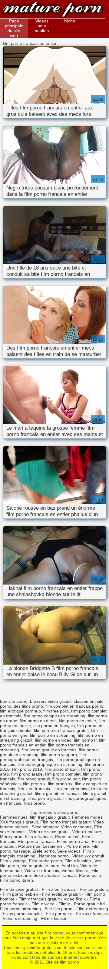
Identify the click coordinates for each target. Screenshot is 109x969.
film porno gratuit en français (48, 749)
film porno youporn (59, 754)
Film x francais (39, 836)
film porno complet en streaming (54, 715)
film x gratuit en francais (58, 793)
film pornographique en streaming (50, 764)
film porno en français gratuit (61, 730)
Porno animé (67, 836)
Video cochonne (76, 826)
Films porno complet (22, 913)
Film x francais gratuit (39, 899)
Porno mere (77, 846)
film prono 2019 (27, 769)
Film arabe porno (45, 860)
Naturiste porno (54, 855)
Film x (64, 903)
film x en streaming (70, 788)
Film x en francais (59, 889)
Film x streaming (92, 908)
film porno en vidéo (53, 740)
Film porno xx (59, 913)
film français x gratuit (50, 817)
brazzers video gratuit (50, 701)
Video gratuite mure (40, 865)
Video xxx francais (41, 870)
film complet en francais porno (74, 706)
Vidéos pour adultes (42, 25)
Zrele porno (43, 851)
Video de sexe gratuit (49, 831)
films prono (34, 803)
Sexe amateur (45, 826)
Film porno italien (16, 880)
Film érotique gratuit (61, 894)
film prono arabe (27, 774)
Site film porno (58, 908)
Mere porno (11, 836)
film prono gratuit (34, 778)
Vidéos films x (75, 870)
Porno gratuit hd (89, 903)
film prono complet (63, 774)
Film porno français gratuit (65, 822)
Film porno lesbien (20, 894)
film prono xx (60, 783)
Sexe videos (69, 851)
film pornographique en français (43, 757)
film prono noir (66, 778)
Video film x (75, 899)
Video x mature (86, 831)
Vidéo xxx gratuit (88, 855)
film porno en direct (38, 720)
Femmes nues (14, 817)
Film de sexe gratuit (19, 889)
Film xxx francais (92, 913)
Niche (69, 20)
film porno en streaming (52, 735)
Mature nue (29, 846)
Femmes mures (87, 817)
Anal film (69, 865)
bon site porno (14, 701)
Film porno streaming (20, 908)
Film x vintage (13, 860)
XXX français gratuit (19, 822)
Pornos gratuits (94, 889)
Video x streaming (20, 918)
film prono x (34, 783)
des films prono (28, 706)
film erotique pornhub (20, 711)
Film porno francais (36, 841)
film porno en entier (77, 720)
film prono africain (62, 769)
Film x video (42, 903)
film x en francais (34, 788)
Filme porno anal (73, 841)
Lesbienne (53, 846)
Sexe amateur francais (55, 875)
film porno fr (85, 740)
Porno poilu (90, 875)
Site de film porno (52, 10)
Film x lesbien (78, 860)
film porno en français (54, 725)
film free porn (56, 711)
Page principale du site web (14, 28)
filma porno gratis (44, 798)
